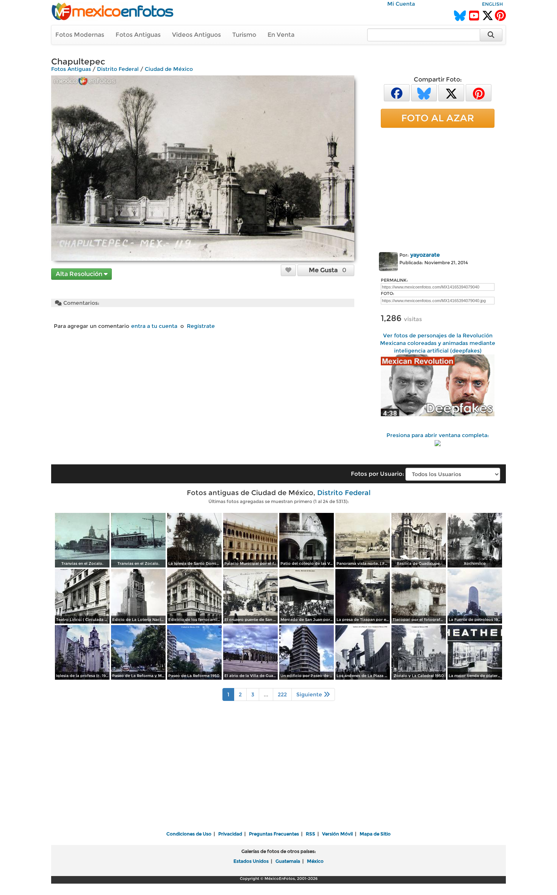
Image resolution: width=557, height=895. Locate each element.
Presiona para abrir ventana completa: (437, 435)
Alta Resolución (80, 273)
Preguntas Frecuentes (274, 834)
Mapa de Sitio (375, 834)
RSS (310, 834)
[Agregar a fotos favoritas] (288, 269)
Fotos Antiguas (138, 34)
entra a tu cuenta (154, 326)
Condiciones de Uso (188, 834)
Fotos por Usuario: (377, 473)
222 (282, 694)
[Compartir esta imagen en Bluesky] (424, 92)
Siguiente (310, 694)
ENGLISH (492, 4)
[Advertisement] (437, 188)
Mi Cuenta (401, 3)
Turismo (244, 34)
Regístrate (201, 326)
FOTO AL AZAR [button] (437, 118)
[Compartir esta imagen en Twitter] (451, 92)
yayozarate (425, 254)
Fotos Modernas (79, 34)
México (315, 861)
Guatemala (287, 861)
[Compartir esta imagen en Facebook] (397, 92)
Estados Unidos (251, 861)
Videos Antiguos (196, 34)
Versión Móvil (337, 834)
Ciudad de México (169, 69)
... (266, 694)
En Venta (281, 34)
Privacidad (230, 834)
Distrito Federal (118, 69)
